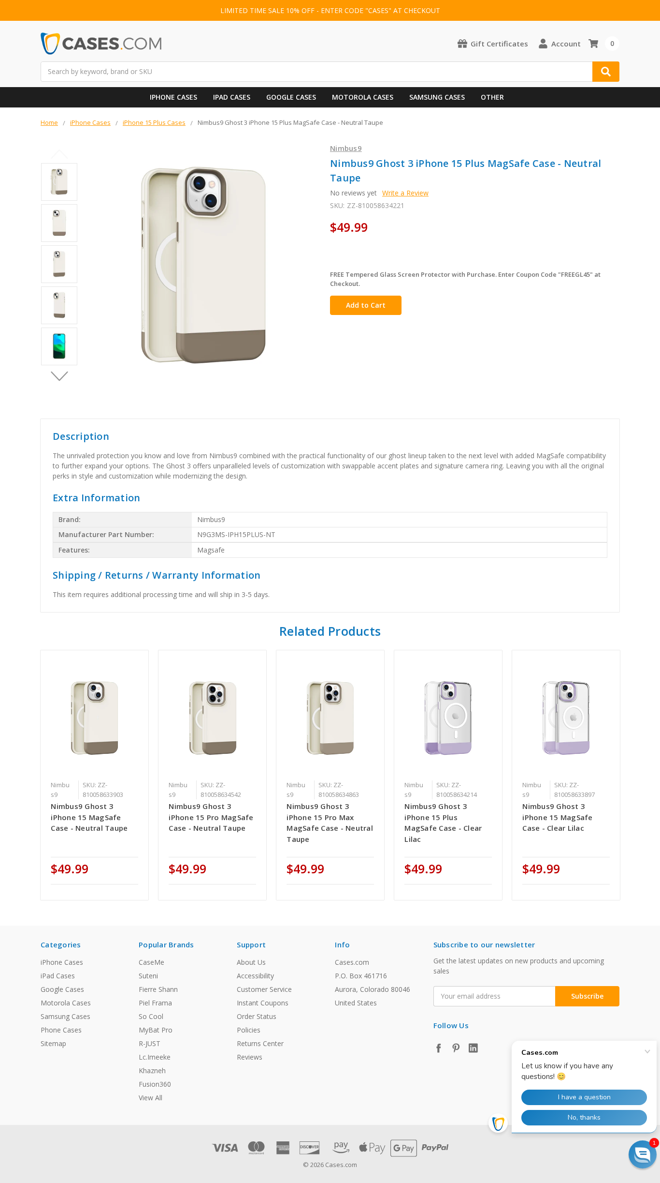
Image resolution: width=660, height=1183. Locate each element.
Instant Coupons (262, 1002)
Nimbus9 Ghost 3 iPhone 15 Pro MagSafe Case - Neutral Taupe (211, 817)
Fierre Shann (158, 989)
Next (59, 376)
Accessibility (255, 975)
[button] (643, 1154)
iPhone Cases (173, 97)
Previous (59, 154)
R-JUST (149, 1043)
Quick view (94, 717)
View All (150, 1097)
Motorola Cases (362, 97)
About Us (251, 962)
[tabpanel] (95, 775)
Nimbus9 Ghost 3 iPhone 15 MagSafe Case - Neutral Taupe (89, 817)
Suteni (148, 975)
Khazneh (152, 1070)
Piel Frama (155, 1002)
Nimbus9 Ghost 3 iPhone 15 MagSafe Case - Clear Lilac (557, 817)
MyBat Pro (155, 1029)
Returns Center (260, 1043)
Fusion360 (155, 1084)
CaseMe (151, 962)
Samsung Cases (437, 97)
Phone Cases (61, 1029)
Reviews (249, 1057)
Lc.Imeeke (155, 1057)
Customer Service (264, 989)
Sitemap (53, 1043)
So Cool (151, 1016)
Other (492, 97)
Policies (248, 1029)
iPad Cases (231, 97)
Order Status (256, 1016)
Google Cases (291, 97)
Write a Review (405, 192)
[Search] (605, 71)
